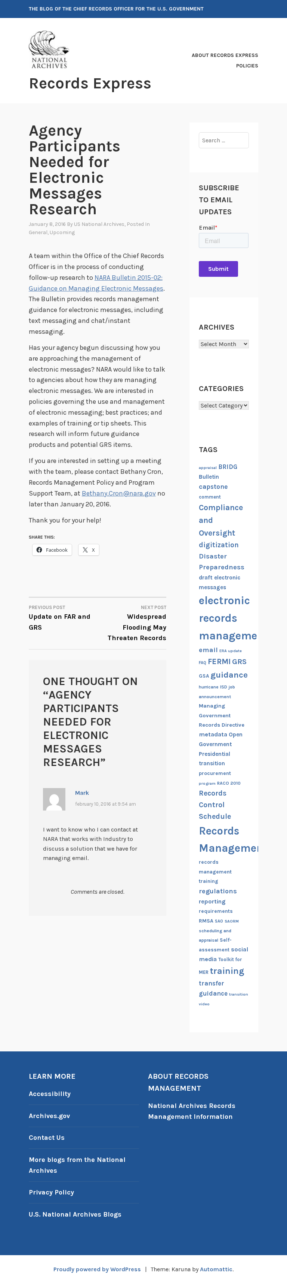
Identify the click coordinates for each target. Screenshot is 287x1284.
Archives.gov (49, 1116)
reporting (212, 901)
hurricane (209, 687)
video (204, 1004)
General (38, 232)
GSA (204, 676)
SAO (219, 921)
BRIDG (227, 466)
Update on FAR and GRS (59, 618)
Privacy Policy (51, 1192)
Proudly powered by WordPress (97, 1269)
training (227, 971)
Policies (247, 66)
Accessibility (50, 1094)
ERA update (230, 650)
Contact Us (47, 1137)
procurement (215, 773)
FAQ (202, 662)
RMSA (206, 921)
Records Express (90, 83)
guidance (229, 675)
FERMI (219, 661)
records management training (215, 871)
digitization (219, 545)
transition (238, 994)
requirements (216, 911)
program (207, 783)
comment (210, 497)
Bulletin (209, 476)
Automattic (216, 1269)
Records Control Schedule (215, 805)
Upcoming (62, 232)
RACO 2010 (229, 783)
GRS (239, 661)
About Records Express (225, 55)
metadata (213, 734)
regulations (218, 891)
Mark (82, 792)
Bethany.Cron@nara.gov (119, 493)
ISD (223, 687)
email (208, 650)
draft (206, 577)
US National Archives (99, 224)
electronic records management (233, 618)
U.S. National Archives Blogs (75, 1214)
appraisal (208, 467)
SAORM (232, 921)
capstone (213, 486)
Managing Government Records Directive (221, 715)
